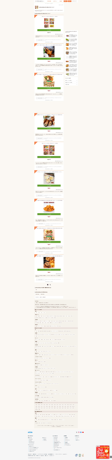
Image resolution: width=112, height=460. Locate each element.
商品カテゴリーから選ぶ (68, 82)
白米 (39, 339)
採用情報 (66, 442)
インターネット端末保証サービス (33, 447)
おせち (42, 400)
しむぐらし (45, 440)
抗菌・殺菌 (43, 419)
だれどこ (43, 425)
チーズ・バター (67, 346)
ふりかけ (45, 346)
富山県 (41, 406)
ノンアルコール (57, 383)
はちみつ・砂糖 (72, 346)
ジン (42, 383)
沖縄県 (39, 409)
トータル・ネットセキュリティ (33, 448)
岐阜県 (49, 406)
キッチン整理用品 (41, 397)
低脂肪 (46, 414)
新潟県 (39, 406)
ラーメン (47, 351)
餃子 (49, 400)
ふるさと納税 (37, 322)
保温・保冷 (39, 419)
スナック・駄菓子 (52, 373)
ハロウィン (43, 317)
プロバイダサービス (56, 441)
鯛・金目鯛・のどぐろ (53, 334)
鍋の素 (45, 361)
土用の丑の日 (37, 317)
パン (53, 339)
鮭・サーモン (44, 334)
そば (41, 351)
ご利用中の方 (77, 435)
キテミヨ (57, 425)
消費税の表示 (34, 454)
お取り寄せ (37, 400)
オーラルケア (56, 322)
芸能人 (70, 414)
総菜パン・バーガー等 (62, 339)
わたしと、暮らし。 (52, 425)
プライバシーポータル (58, 454)
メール (77, 438)
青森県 (39, 404)
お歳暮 (46, 317)
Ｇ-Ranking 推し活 (58, 426)
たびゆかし (72, 425)
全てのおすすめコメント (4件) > (49, 197)
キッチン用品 (37, 397)
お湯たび (48, 425)
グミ (48, 373)
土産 (45, 322)
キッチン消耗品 (51, 397)
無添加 (54, 414)
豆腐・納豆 (58, 346)
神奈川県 (71, 404)
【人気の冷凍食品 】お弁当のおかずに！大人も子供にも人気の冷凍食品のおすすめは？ (52, 138)
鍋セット (37, 361)
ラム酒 (47, 383)
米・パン (37, 339)
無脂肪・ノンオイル (51, 414)
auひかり (30, 440)
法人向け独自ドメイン (57, 449)
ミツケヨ (69, 425)
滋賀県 (60, 406)
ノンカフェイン (63, 414)
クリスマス (49, 317)
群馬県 (60, 404)
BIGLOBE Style (67, 443)
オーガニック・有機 (58, 414)
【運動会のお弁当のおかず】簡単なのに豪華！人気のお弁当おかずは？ (53, 40)
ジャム (75, 346)
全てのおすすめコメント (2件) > (49, 71)
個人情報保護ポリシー (51, 454)
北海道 (36, 404)
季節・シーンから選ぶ (68, 80)
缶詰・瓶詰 (39, 346)
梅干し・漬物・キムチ (62, 346)
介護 (48, 322)
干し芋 (48, 346)
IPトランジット (56, 446)
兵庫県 (68, 406)
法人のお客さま (55, 435)
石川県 (44, 406)
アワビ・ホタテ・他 (70, 334)
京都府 (62, 406)
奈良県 (70, 406)
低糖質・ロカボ (37, 414)
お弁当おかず (39, 368)
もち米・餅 (47, 339)
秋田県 (47, 404)
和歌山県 (73, 406)
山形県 (49, 404)
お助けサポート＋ (31, 446)
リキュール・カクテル (38, 383)
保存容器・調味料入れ (46, 397)
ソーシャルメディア (68, 445)
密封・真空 (46, 419)
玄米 (44, 339)
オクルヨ (45, 425)
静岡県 (52, 406)
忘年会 (52, 317)
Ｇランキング (39, 425)
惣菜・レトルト (51, 346)
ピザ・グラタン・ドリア (45, 368)
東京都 (68, 404)
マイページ (77, 437)
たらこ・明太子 (65, 334)
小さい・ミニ (62, 419)
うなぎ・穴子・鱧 (40, 334)
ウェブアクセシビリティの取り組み (42, 454)
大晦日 (55, 317)
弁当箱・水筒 (45, 390)
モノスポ (60, 425)
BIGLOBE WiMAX (56, 445)
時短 (36, 419)
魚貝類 (36, 334)
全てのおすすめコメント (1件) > (49, 140)
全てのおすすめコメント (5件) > (49, 281)
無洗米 (42, 339)
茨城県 (55, 404)
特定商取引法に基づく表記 (31, 455)
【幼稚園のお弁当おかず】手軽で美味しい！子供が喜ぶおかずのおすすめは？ (53, 69)
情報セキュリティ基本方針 (40, 455)
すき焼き (39, 361)
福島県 (52, 404)
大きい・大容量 (58, 419)
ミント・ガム (45, 373)
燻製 (55, 346)
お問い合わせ (30, 454)
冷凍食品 (37, 368)
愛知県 (55, 406)
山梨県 (73, 404)
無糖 (40, 414)
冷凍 (36, 289)
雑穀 (50, 339)
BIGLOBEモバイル (31, 441)
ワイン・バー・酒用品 (55, 390)
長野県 (36, 406)
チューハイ (53, 383)
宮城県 (44, 404)
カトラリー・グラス (40, 390)
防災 (42, 322)
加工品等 (37, 346)
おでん (42, 361)
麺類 (36, 351)
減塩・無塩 (44, 414)
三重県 (57, 406)
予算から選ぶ (67, 84)
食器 (36, 390)
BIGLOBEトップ (52, 455)
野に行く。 (63, 425)
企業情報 (65, 435)
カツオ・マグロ (48, 334)
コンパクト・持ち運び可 (51, 419)
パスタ (50, 351)
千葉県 (65, 404)
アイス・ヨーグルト (38, 373)
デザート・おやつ (53, 368)
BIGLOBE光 (31, 439)
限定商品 (55, 400)
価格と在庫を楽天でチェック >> (59, 62)
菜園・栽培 (60, 322)
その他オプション (31, 451)
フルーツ (49, 368)
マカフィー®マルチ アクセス (57, 448)
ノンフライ (67, 414)
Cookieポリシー (65, 454)
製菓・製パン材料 (57, 339)
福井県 (47, 406)
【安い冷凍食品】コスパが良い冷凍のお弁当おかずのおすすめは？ (53, 223)
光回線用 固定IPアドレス (57, 442)
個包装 (55, 419)
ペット (53, 322)
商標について (46, 455)
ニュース (66, 441)
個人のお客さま (30, 435)
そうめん (44, 351)
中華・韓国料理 (46, 400)
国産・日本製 (73, 414)
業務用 (51, 322)
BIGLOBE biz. (56, 437)
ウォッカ (45, 383)
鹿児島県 (37, 409)
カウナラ (66, 425)
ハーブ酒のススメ (53, 426)
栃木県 (57, 404)
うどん (39, 351)
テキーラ (50, 383)
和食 (39, 400)
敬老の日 (40, 317)
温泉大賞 (45, 439)
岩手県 (41, 404)
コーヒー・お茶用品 (49, 390)
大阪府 (65, 406)
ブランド (66, 438)
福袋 (40, 322)
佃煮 (42, 346)
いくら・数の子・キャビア (60, 334)
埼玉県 (62, 404)
